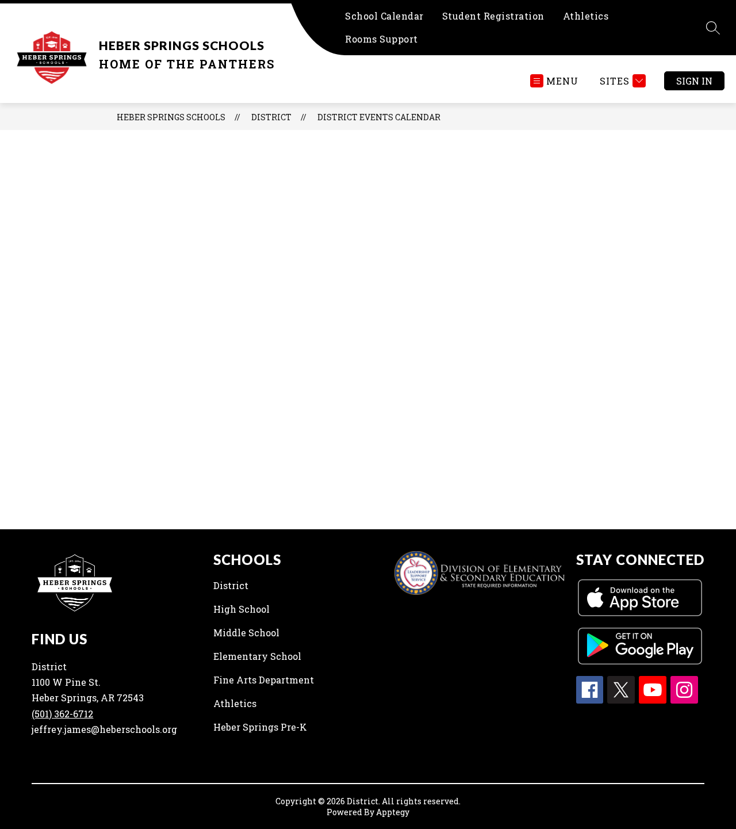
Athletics (586, 16)
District (230, 585)
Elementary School (257, 656)
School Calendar (384, 16)
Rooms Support (381, 39)
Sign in (694, 81)
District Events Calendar (378, 117)
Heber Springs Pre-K (260, 727)
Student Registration (493, 16)
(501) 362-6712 (62, 714)
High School (241, 609)
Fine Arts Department (263, 680)
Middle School (246, 632)
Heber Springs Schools (171, 117)
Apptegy (392, 812)
